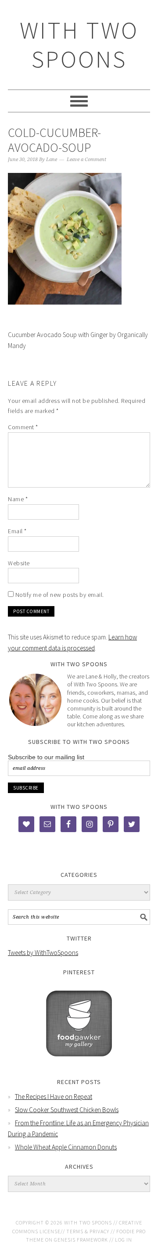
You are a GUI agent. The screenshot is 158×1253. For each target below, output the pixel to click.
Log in (123, 1239)
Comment (23, 427)
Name (18, 499)
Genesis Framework (81, 1239)
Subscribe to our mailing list (46, 757)
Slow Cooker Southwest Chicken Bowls (66, 1110)
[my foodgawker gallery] (79, 1063)
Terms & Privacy (88, 1231)
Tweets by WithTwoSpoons (43, 952)
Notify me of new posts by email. (59, 595)
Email (17, 531)
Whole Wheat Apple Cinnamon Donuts (66, 1147)
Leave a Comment (86, 159)
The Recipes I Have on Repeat (53, 1096)
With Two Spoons (79, 44)
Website (19, 563)
